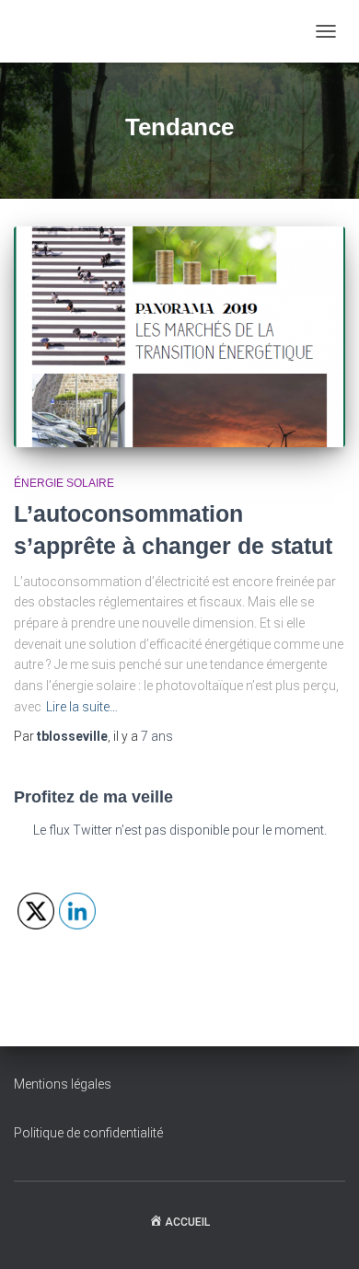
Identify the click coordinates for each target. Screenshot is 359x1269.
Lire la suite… (82, 706)
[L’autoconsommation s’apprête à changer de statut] (179, 336)
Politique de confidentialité (88, 1132)
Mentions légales (62, 1084)
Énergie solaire (64, 483)
